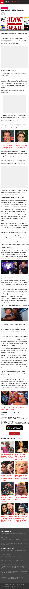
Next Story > (14, 433)
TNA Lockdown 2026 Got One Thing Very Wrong (21, 497)
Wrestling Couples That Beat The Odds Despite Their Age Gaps (7, 519)
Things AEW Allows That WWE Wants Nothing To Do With (21, 476)
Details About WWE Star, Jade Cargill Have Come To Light (7, 456)
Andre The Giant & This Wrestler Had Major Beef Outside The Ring (7, 477)
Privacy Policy (7, 584)
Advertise (15, 584)
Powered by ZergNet (23, 438)
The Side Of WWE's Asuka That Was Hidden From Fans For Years (21, 519)
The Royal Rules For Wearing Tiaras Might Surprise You (21, 145)
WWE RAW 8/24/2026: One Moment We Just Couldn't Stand (6, 498)
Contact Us (21, 584)
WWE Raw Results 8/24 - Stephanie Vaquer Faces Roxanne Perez (20, 457)
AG (8, 13)
